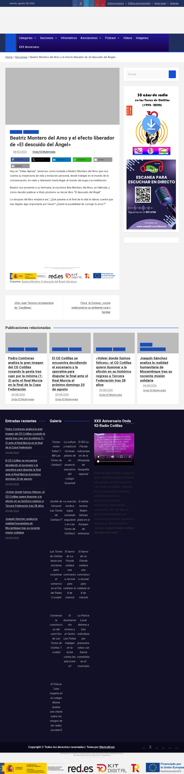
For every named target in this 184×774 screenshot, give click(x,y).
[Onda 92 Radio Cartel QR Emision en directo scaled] (151, 161)
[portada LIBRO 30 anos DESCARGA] (151, 91)
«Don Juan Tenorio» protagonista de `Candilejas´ (34, 305)
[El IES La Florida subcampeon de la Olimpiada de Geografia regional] (83, 433)
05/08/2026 (106, 390)
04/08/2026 (150, 385)
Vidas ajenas (31, 132)
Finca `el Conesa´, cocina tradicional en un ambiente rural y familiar (91, 307)
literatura (71, 281)
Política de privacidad (139, 3)
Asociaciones (89, 38)
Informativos (69, 38)
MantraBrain (107, 747)
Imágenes (142, 38)
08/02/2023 (20, 151)
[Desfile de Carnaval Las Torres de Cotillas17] (56, 492)
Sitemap (174, 3)
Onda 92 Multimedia (44, 151)
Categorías (26, 38)
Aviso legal (160, 3)
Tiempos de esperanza (153, 349)
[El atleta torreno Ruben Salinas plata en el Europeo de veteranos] (83, 492)
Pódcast (110, 38)
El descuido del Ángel (53, 281)
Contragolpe (16, 349)
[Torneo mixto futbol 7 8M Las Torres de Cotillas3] (56, 433)
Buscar (172, 74)
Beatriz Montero (31, 281)
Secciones (46, 38)
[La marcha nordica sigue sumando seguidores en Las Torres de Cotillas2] (69, 492)
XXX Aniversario (29, 47)
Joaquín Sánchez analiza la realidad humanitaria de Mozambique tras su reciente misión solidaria (156, 369)
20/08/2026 (62, 394)
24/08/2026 (18, 394)
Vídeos (127, 38)
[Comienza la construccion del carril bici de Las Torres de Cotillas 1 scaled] (56, 607)
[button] (20, 159)
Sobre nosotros (115, 3)
